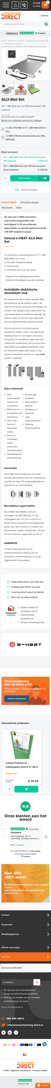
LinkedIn (10, 1032)
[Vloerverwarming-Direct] (12, 15)
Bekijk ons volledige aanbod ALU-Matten (21, 120)
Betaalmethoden (22, 1044)
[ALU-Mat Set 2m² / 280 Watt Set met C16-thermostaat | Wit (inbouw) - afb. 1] (25, 64)
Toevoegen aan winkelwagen (26, 789)
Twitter (16, 1032)
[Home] (6, 5)
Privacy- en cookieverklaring (12, 1007)
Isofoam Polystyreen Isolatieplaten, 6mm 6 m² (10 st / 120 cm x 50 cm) (22, 767)
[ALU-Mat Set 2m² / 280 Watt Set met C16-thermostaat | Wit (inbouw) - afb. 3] (34, 89)
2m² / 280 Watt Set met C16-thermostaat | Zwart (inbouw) (25, 168)
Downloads (6, 207)
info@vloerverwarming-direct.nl (25, 1025)
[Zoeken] (46, 24)
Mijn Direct (15, 5)
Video (19, 207)
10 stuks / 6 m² (11, 774)
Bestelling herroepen (12, 968)
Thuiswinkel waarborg (25, 1054)
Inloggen (6, 957)
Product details (9, 202)
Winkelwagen (45, 4)
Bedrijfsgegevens (10, 934)
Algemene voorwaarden (21, 1070)
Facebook (3, 1032)
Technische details (29, 202)
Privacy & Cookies (40, 1070)
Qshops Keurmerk (44, 1044)
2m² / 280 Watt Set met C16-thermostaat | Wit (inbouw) (25, 159)
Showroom (6, 924)
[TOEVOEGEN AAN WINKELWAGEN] (22, 789)
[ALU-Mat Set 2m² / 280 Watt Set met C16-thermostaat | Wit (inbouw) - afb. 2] (21, 89)
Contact (5, 915)
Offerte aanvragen (45, 17)
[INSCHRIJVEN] (36, 982)
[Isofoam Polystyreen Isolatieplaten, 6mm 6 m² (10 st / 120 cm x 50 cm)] (22, 744)
